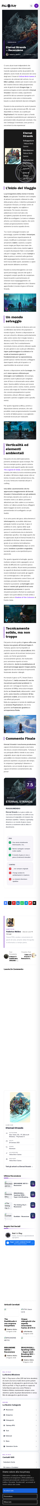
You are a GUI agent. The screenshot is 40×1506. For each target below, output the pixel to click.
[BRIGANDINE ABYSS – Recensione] (8, 1184)
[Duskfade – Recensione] (8, 1216)
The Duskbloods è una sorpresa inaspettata (10, 1322)
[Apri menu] (36, 6)
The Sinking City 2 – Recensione (20, 1206)
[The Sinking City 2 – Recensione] (8, 1205)
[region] (20, 1487)
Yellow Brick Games (27, 76)
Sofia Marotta (28, 1331)
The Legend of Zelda (12, 470)
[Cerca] (31, 6)
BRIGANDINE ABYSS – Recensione (21, 1184)
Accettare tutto (9, 1490)
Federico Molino (15, 54)
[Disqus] (20, 998)
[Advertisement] (20, 1270)
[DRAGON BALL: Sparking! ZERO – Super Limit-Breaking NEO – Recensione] (8, 1195)
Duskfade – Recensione (21, 1216)
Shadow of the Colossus (24, 597)
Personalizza (8, 1496)
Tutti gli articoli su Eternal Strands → (19, 1166)
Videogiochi (12, 42)
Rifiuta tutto (7, 1502)
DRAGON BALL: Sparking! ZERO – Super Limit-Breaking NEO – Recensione (21, 1195)
